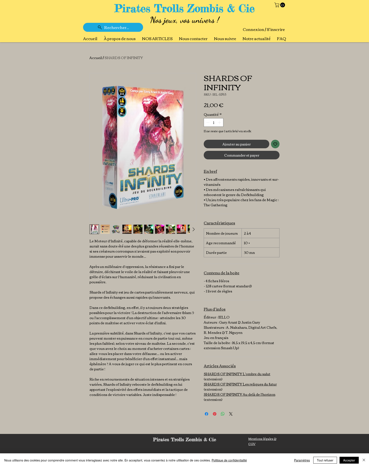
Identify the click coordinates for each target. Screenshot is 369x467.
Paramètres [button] (302, 460)
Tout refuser (325, 460)
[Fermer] (363, 460)
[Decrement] (207, 122)
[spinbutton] (213, 122)
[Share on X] (230, 413)
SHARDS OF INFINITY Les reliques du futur (240, 384)
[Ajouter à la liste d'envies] (275, 144)
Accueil (95, 57)
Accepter (349, 460)
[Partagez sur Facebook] (206, 413)
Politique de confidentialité (229, 460)
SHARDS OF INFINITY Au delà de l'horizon (239, 394)
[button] (280, 5)
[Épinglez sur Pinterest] (214, 413)
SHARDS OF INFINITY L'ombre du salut (237, 374)
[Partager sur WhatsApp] (222, 413)
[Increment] (220, 122)
